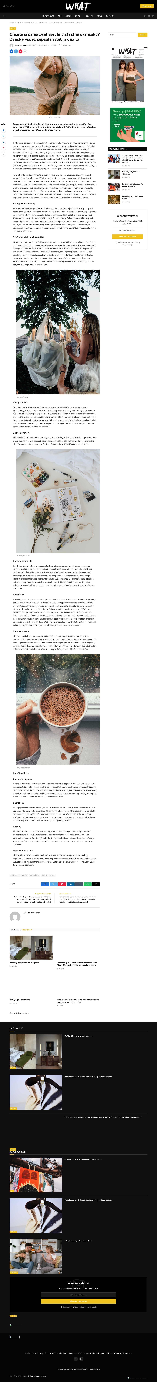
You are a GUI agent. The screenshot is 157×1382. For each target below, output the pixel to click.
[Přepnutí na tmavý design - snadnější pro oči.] (145, 16)
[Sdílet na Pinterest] (20, 51)
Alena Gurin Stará (21, 45)
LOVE (77, 16)
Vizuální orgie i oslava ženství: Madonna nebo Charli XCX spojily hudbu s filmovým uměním (77, 964)
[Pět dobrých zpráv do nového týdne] (114, 199)
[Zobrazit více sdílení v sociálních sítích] (25, 51)
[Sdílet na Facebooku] (11, 51)
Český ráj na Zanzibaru (20, 1000)
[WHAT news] (78, 6)
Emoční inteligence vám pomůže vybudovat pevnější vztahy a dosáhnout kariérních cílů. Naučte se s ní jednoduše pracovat (77, 899)
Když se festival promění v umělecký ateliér (132, 185)
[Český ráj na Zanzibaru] (31, 985)
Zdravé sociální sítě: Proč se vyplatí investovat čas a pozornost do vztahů (78, 1001)
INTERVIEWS (48, 16)
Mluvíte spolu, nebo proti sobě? (78, 1241)
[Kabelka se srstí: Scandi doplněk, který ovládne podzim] (36, 1092)
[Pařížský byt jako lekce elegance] (31, 948)
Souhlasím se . (79, 1307)
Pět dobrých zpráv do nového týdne (133, 198)
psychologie (34, 875)
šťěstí (52, 875)
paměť (24, 875)
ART (60, 16)
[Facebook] (3, 130)
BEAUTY (89, 16)
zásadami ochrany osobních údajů (84, 1307)
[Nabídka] (4, 16)
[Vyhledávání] (149, 16)
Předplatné (147, 6)
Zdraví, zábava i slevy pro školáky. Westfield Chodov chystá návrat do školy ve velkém (132, 159)
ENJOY (68, 16)
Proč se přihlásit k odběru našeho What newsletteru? (78, 1288)
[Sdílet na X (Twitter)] (16, 51)
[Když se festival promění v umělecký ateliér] (114, 187)
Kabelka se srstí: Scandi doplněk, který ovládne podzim (88, 1077)
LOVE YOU (13, 1272)
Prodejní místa (95, 1370)
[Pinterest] (3, 148)
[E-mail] (3, 153)
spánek (44, 875)
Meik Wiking (15, 875)
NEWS (99, 16)
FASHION (110, 16)
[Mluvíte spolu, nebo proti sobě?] (36, 1256)
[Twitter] (3, 136)
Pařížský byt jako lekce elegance (24, 963)
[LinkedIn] (3, 142)
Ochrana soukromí (80, 1370)
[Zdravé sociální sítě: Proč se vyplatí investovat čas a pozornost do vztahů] (78, 985)
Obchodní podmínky (64, 1370)
